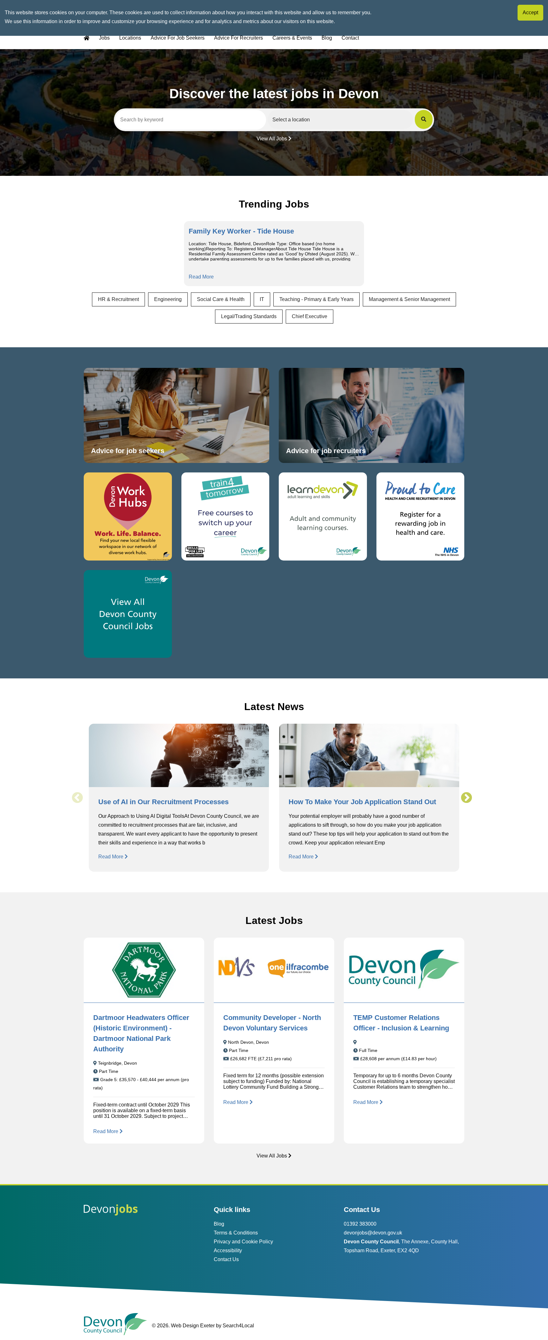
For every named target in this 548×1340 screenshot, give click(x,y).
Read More (201, 276)
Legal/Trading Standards (249, 316)
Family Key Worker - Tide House (241, 231)
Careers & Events (292, 38)
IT (262, 299)
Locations (130, 38)
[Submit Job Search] (424, 119)
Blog (327, 38)
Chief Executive (309, 316)
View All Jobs (272, 138)
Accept (530, 12)
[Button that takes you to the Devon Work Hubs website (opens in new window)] (128, 516)
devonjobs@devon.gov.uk (373, 1232)
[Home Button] (86, 38)
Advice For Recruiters (238, 38)
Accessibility (228, 1250)
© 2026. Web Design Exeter (183, 1325)
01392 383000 (360, 1224)
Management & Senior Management (409, 299)
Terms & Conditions (236, 1232)
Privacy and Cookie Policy (243, 1241)
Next (466, 798)
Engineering (168, 299)
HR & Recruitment (118, 299)
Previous (77, 798)
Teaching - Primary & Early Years (316, 299)
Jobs (104, 38)
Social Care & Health (221, 299)
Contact (350, 38)
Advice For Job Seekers (178, 38)
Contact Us (226, 1259)
